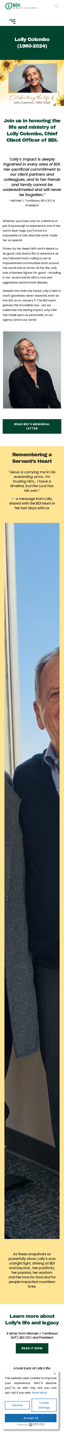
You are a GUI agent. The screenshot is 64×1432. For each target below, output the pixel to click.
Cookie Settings (44, 1405)
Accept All (30, 1418)
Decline (17, 1405)
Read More (39, 1393)
